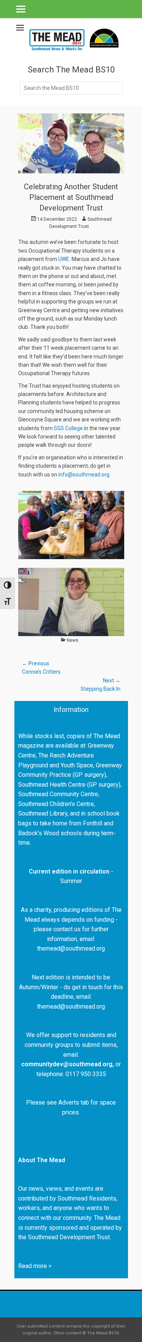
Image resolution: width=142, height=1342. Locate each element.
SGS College (68, 428)
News (72, 640)
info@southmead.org (83, 474)
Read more (32, 1266)
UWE (63, 259)
